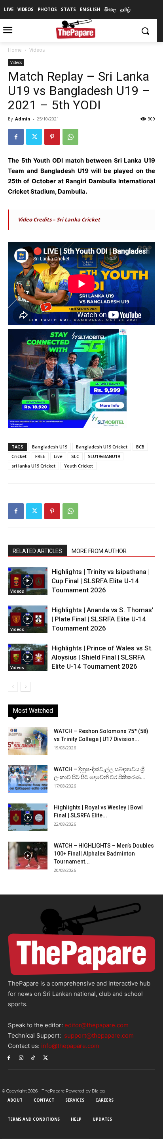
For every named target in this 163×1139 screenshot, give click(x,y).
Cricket (19, 456)
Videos (37, 50)
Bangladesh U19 (49, 447)
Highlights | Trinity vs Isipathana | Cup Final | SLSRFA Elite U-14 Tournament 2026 (100, 581)
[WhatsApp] (70, 137)
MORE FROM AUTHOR (99, 551)
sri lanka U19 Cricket (33, 466)
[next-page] (25, 687)
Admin (22, 119)
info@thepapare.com (70, 1046)
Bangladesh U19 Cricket (101, 447)
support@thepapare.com (99, 1035)
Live (58, 456)
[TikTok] (33, 1057)
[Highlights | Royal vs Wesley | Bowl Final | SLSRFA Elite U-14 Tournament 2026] (27, 817)
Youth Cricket (78, 466)
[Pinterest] (52, 137)
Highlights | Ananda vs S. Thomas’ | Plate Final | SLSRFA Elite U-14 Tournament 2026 (102, 619)
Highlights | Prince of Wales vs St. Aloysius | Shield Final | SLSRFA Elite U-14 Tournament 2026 (102, 657)
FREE (40, 456)
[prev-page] (13, 687)
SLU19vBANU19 (104, 456)
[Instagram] (21, 1057)
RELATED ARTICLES (37, 551)
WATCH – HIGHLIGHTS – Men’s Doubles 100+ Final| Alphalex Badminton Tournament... (104, 853)
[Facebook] (16, 137)
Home (15, 50)
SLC (75, 456)
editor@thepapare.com (96, 1025)
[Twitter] (34, 137)
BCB (140, 447)
